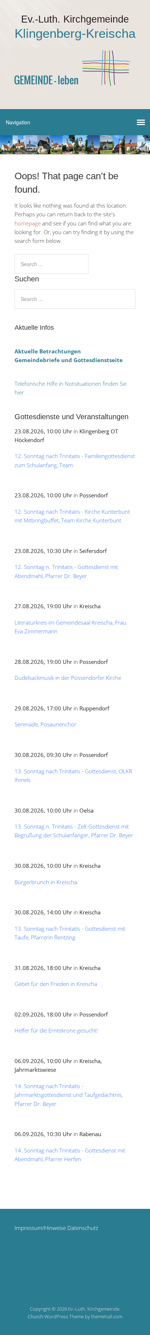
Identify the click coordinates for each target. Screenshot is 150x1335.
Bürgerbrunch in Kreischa (46, 882)
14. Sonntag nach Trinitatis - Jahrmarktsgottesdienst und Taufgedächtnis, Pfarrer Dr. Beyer (69, 1094)
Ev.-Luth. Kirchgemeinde (75, 19)
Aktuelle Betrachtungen (48, 351)
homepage (28, 223)
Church (35, 1316)
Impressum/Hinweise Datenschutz (56, 1227)
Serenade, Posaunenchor (45, 724)
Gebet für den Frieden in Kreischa (56, 983)
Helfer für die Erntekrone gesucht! (56, 1030)
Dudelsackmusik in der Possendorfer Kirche (68, 677)
